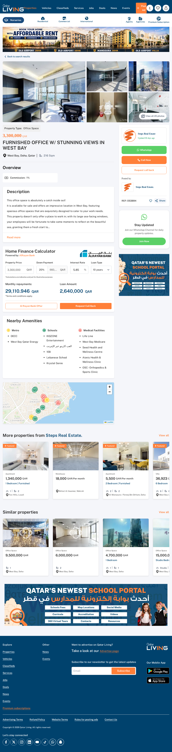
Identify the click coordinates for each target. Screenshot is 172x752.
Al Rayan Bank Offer (31, 306)
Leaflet (109, 422)
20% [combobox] (42, 269)
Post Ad (143, 8)
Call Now (146, 160)
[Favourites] (158, 8)
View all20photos (155, 116)
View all (164, 435)
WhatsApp (146, 150)
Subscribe (123, 670)
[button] (13, 8)
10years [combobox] (98, 269)
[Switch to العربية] (149, 8)
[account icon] (166, 8)
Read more (13, 237)
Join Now (144, 241)
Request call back (86, 306)
